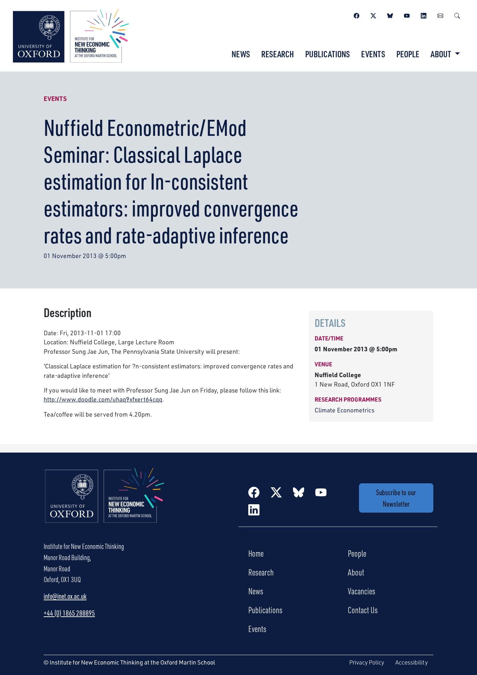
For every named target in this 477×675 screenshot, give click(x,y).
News (241, 53)
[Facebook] (356, 14)
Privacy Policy (366, 662)
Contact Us (363, 609)
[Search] (457, 14)
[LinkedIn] (423, 14)
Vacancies (361, 590)
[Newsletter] (440, 14)
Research (277, 53)
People (407, 53)
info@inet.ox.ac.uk (65, 596)
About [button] (442, 53)
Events (373, 53)
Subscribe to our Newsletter (396, 497)
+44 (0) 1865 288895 (69, 612)
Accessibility (411, 662)
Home (256, 553)
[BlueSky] (390, 14)
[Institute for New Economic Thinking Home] (105, 502)
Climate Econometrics (344, 410)
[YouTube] (406, 14)
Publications (327, 53)
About (356, 572)
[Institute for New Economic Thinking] (71, 34)
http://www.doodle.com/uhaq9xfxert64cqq (103, 399)
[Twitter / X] (373, 14)
